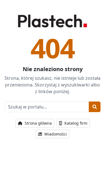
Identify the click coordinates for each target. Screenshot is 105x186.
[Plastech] (52, 21)
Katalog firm (75, 123)
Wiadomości (55, 134)
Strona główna (38, 123)
